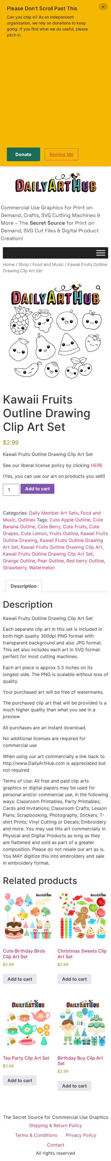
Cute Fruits (75, 526)
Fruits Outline (64, 533)
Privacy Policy (81, 1135)
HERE (97, 465)
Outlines (26, 520)
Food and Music (48, 264)
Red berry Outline (85, 561)
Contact (55, 1145)
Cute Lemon (34, 533)
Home (9, 264)
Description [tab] (24, 586)
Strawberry (14, 567)
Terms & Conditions (36, 1135)
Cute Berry (49, 526)
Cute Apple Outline (70, 520)
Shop (23, 264)
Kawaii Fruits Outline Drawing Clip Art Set (48, 554)
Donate (23, 154)
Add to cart (37, 489)
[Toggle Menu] (100, 253)
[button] (98, 288)
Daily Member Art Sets (53, 513)
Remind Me (61, 154)
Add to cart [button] (19, 979)
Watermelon (42, 567)
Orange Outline (19, 561)
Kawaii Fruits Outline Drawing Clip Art (61, 547)
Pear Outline (51, 561)
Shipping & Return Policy (55, 1125)
